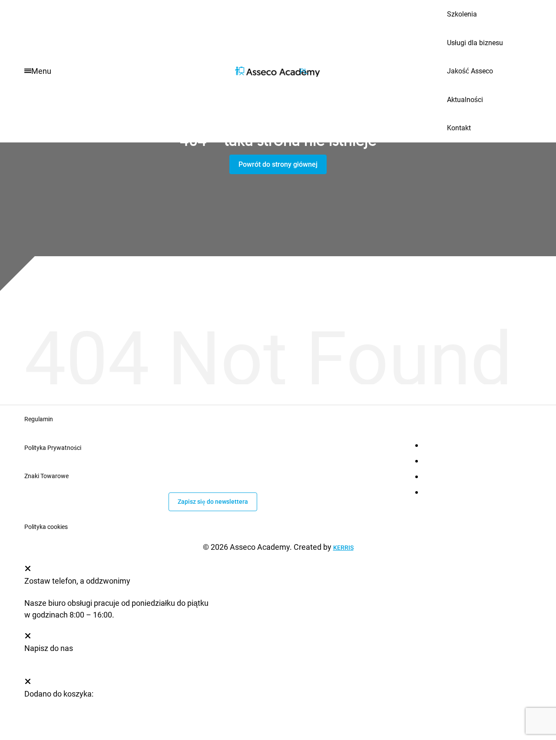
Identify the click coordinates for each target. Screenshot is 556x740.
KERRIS (343, 547)
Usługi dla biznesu (475, 43)
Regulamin (38, 419)
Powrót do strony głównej (278, 164)
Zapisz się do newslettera (213, 501)
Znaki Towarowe (46, 475)
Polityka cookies (46, 526)
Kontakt (459, 128)
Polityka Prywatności (52, 447)
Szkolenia (462, 14)
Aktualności (465, 100)
